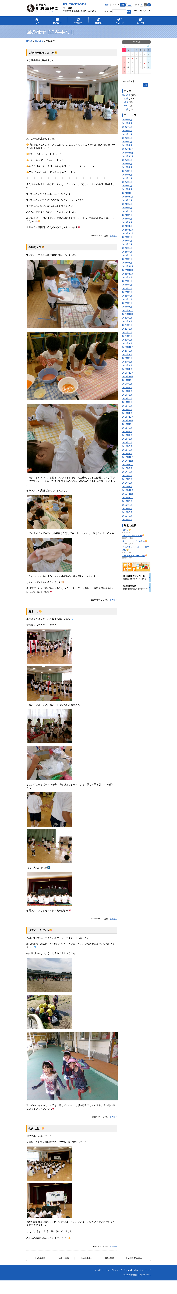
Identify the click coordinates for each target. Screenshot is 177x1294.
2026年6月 (127, 127)
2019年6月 (127, 395)
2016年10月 (127, 497)
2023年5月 (127, 248)
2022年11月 (127, 270)
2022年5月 (127, 292)
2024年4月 (127, 215)
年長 (126, 102)
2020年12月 (127, 347)
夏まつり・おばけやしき (133, 541)
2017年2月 (127, 483)
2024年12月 (127, 193)
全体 (126, 98)
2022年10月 (127, 274)
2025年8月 (127, 164)
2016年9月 (127, 501)
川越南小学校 (86, 1258)
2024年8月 (127, 200)
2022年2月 (127, 303)
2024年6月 (127, 208)
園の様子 (99, 23)
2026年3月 (127, 138)
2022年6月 (127, 288)
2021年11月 (127, 314)
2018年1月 (127, 453)
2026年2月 (127, 142)
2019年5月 (127, 398)
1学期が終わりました (132, 535)
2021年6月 (127, 325)
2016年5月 (127, 516)
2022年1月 (127, 307)
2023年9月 (127, 237)
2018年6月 (127, 439)
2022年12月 (127, 266)
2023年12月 (127, 230)
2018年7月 (127, 435)
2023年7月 (127, 241)
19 (144, 63)
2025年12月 (127, 149)
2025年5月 (127, 175)
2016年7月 (127, 509)
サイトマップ (145, 1270)
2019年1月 (127, 413)
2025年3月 (127, 182)
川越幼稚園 (40, 1258)
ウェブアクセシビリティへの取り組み (122, 1270)
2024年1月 (127, 226)
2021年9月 (127, 318)
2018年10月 (127, 424)
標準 (122, 5)
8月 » (149, 46)
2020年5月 (127, 358)
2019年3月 (127, 406)
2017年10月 (127, 465)
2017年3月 (127, 479)
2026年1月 (127, 145)
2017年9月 (127, 468)
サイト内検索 (108, 11)
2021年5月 (127, 329)
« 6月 (124, 46)
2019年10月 (127, 380)
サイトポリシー (99, 1270)
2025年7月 (127, 167)
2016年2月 (127, 519)
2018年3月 (127, 446)
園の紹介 (57, 23)
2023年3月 (127, 255)
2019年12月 (127, 373)
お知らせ (119, 23)
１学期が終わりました (41, 52)
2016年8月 (127, 505)
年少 (126, 109)
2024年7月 (127, 204)
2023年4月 (127, 252)
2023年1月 (127, 263)
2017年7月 (127, 472)
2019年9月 (127, 384)
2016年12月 (127, 490)
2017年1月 (127, 487)
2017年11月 (127, 461)
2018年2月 (127, 450)
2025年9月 (127, 160)
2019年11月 (127, 376)
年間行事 (78, 23)
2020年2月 (127, 365)
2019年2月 (127, 409)
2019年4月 (127, 402)
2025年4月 (127, 178)
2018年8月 (127, 431)
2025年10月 (127, 156)
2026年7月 (127, 123)
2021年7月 (127, 321)
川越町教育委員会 (133, 1258)
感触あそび (35, 247)
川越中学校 (109, 1258)
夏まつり (34, 611)
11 (140, 58)
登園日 (125, 530)
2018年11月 (127, 420)
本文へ (107, 5)
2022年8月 (127, 281)
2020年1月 (127, 369)
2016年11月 (127, 494)
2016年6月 (127, 512)
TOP (37, 23)
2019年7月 (127, 391)
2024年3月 (127, 219)
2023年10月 (127, 233)
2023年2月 (127, 259)
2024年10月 (127, 197)
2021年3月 (127, 336)
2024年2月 (127, 222)
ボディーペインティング (133, 556)
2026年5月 (127, 131)
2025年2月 (127, 186)
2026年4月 (127, 134)
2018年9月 (127, 428)
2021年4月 (127, 332)
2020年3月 (127, 362)
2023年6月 (127, 244)
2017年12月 (127, 457)
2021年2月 (127, 340)
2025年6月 (127, 171)
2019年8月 (127, 387)
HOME (29, 41)
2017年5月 (127, 475)
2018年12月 (127, 417)
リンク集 (140, 23)
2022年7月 (127, 285)
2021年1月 (127, 343)
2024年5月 (127, 211)
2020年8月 (127, 351)
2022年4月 (127, 296)
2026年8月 (127, 120)
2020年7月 (127, 354)
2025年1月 (127, 189)
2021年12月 (127, 310)
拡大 (129, 5)
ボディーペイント (39, 930)
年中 (126, 106)
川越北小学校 (63, 1258)
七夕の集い (35, 1128)
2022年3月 (127, 299)
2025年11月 (127, 153)
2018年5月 (127, 442)
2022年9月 (127, 277)
